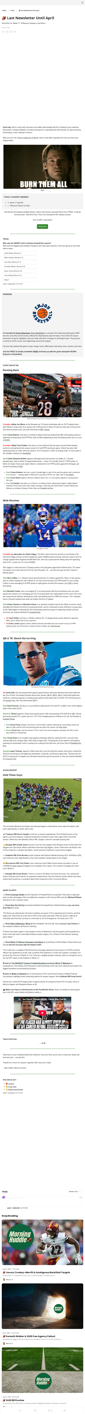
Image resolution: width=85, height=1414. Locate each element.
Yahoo (50, 599)
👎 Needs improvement (14, 1089)
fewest (50, 618)
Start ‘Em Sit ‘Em (17, 905)
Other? (6, 280)
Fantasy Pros (10, 701)
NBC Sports (44, 430)
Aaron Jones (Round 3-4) (13, 271)
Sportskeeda (55, 626)
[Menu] (82, 3)
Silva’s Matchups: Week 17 (21, 924)
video (69, 850)
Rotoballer (27, 453)
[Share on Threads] (10, 31)
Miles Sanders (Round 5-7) (13, 257)
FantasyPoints (34, 612)
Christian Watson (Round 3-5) (14, 266)
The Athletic (70, 475)
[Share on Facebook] (3, 31)
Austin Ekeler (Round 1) (12, 253)
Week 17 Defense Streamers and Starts (26, 942)
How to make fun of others (28, 138)
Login (4, 284)
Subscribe (11, 284)
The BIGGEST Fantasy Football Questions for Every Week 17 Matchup (41, 963)
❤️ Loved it (10, 1084)
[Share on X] (7, 31)
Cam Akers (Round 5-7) (12, 262)
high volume (17, 866)
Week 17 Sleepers (19, 974)
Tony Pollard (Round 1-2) (13, 275)
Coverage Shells (17, 895)
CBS (21, 466)
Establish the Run (46, 488)
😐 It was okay (11, 1087)
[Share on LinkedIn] (14, 31)
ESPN (7, 440)
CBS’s (70, 583)
